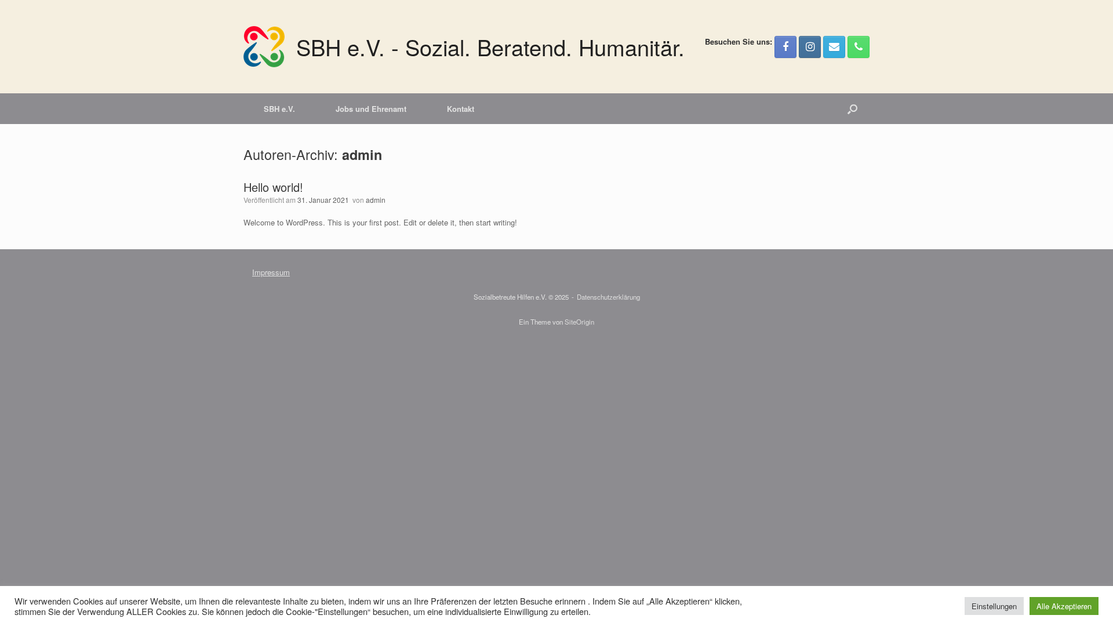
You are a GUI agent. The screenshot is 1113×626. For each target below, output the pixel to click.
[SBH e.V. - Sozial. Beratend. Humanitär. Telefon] (859, 47)
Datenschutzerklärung (608, 296)
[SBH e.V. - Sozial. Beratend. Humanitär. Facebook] (785, 47)
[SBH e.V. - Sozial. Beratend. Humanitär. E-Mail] (834, 47)
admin (362, 154)
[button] (852, 108)
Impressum (271, 272)
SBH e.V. (279, 108)
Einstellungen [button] (994, 606)
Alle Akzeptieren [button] (1064, 606)
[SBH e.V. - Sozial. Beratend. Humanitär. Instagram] (810, 47)
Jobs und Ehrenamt (371, 108)
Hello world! (273, 187)
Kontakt (460, 108)
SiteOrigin (579, 321)
